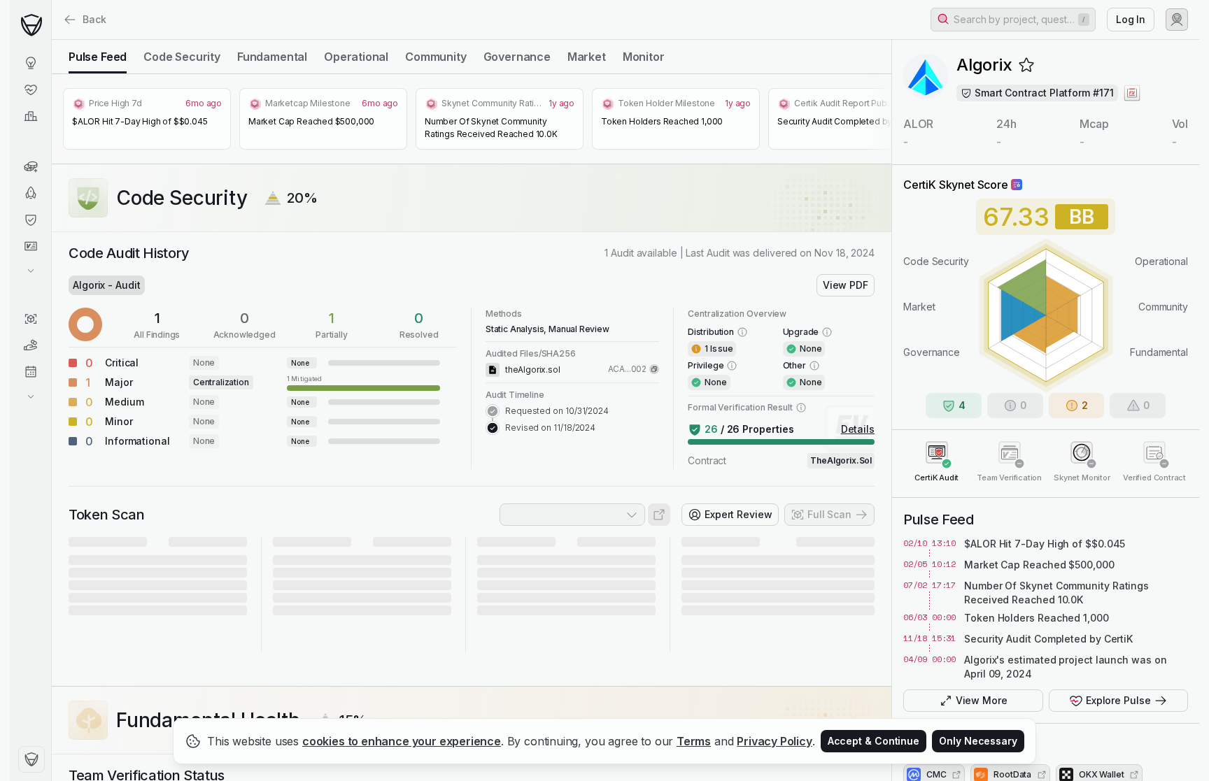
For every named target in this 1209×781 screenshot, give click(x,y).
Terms (694, 741)
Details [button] (858, 429)
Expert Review (738, 514)
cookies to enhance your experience (401, 741)
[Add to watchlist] (1026, 65)
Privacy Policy (774, 741)
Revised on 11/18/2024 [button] (550, 427)
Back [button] (94, 19)
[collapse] (51, 40)
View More (982, 700)
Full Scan (829, 514)
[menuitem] (30, 63)
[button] (1013, 19)
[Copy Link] (654, 369)
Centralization (221, 382)
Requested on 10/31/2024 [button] (557, 411)
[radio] (98, 56)
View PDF (845, 285)
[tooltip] (363, 382)
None (204, 362)
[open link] (659, 514)
